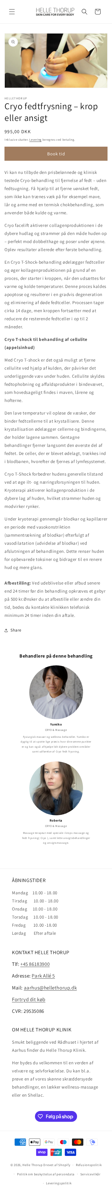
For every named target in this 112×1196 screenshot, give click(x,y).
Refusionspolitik (89, 1165)
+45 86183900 (35, 964)
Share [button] (16, 630)
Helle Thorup (32, 1165)
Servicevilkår (90, 1174)
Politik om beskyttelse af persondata (46, 1174)
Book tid (56, 154)
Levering (35, 140)
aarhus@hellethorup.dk (50, 987)
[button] (12, 11)
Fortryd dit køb (28, 999)
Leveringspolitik (58, 1183)
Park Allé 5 (43, 975)
